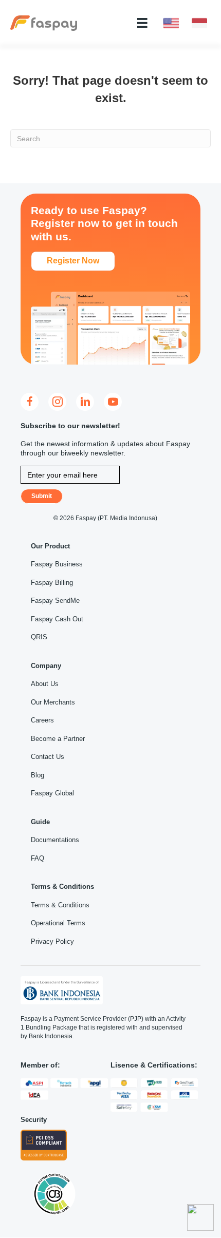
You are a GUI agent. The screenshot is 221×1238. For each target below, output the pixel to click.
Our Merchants (53, 702)
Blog (37, 775)
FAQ (37, 858)
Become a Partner (58, 738)
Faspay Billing (52, 582)
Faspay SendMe (55, 600)
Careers (42, 720)
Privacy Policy (52, 941)
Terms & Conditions (60, 905)
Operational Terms (58, 923)
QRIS (39, 637)
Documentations (55, 840)
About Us (45, 684)
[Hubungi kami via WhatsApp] (200, 1217)
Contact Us (47, 756)
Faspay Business (57, 564)
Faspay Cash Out (57, 619)
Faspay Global (52, 793)
